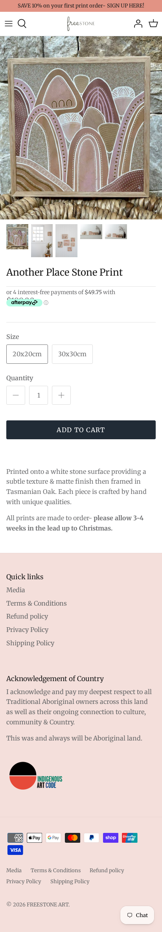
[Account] (136, 23)
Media (15, 590)
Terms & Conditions (36, 603)
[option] (81, 128)
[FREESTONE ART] (81, 24)
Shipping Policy (30, 643)
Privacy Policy (27, 630)
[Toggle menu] (8, 23)
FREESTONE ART (47, 904)
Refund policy (27, 616)
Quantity (19, 378)
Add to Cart (81, 430)
